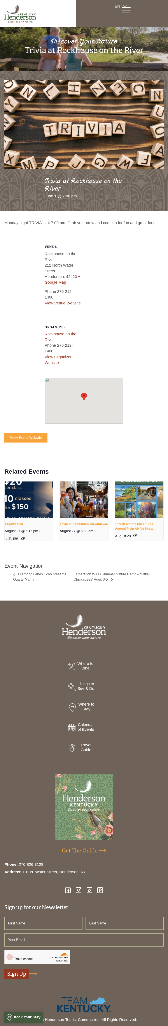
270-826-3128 (31, 864)
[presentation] (29, 499)
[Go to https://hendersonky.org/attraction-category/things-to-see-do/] (84, 687)
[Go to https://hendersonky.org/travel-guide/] (84, 748)
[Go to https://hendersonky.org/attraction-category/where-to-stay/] (84, 708)
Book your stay (27, 1017)
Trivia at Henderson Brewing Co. (84, 523)
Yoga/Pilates (14, 523)
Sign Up (16, 974)
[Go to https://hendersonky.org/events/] (84, 728)
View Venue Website (63, 303)
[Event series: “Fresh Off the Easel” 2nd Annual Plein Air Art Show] (134, 535)
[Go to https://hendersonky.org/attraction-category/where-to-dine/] (84, 667)
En (117, 6)
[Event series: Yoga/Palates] (22, 538)
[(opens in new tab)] (84, 1004)
